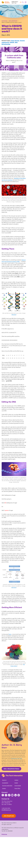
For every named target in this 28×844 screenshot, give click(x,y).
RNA (16, 42)
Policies (4, 834)
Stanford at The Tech (16, 758)
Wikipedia (14, 314)
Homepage (4, 20)
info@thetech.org (6, 809)
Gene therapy (15, 40)
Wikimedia (13, 587)
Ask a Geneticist (13, 20)
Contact (16, 780)
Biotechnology (6, 44)
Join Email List (9, 816)
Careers (4, 788)
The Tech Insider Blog (7, 785)
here (10, 634)
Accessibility (5, 782)
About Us (4, 780)
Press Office (17, 788)
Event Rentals (18, 785)
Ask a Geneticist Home (11, 769)
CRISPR (12, 42)
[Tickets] (20, 2)
